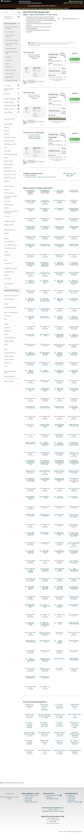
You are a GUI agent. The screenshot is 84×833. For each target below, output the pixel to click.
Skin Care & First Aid (9, 337)
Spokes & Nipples (9, 341)
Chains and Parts (8, 204)
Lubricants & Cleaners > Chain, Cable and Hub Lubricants (40, 177)
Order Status (26, 3)
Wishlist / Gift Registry (10, 99)
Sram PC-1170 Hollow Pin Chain (59, 751)
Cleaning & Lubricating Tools (11, 52)
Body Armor (7, 151)
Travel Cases (7, 363)
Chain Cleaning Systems (11, 40)
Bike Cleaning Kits (10, 31)
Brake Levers (7, 167)
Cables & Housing (9, 186)
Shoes (6, 334)
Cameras (6, 189)
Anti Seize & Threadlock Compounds (11, 27)
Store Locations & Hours (9, 89)
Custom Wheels (8, 112)
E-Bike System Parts (9, 229)
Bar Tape (6, 130)
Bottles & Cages (8, 161)
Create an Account (36, 3)
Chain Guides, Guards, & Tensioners (10, 197)
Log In (20, 3)
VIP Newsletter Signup (53, 798)
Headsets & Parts (9, 272)
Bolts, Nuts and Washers (10, 154)
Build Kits (6, 181)
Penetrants (8, 67)
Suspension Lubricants (11, 80)
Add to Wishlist (75, 62)
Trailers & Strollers (9, 356)
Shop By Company (9, 109)
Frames (6, 251)
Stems (6, 344)
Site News (49, 797)
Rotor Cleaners (9, 73)
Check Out (80, 1)
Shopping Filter (8, 16)
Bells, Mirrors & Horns (10, 137)
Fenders (6, 238)
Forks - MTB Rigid (9, 241)
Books (6, 157)
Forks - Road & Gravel (10, 248)
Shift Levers (7, 331)
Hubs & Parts (7, 278)
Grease (7, 63)
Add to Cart (75, 59)
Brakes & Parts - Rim (9, 177)
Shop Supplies (9, 77)
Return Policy (28, 800)
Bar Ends (6, 127)
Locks (5, 287)
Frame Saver (8, 60)
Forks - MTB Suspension (10, 245)
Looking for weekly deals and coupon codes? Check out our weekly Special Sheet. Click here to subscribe (42, 8)
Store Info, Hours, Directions (52, 823)
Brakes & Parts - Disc (10, 171)
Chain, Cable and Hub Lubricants (11, 44)
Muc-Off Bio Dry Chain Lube (44, 751)
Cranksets (7, 216)
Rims (5, 319)
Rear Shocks (7, 315)
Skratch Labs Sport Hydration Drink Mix (29, 733)
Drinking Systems (9, 224)
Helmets (6, 275)
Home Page (7, 85)
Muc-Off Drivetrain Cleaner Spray (60, 733)
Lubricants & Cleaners (11, 290)
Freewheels (7, 255)
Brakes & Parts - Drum (10, 174)
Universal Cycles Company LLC (52, 808)
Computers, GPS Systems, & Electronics (11, 212)
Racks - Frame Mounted (10, 312)
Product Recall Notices (31, 802)
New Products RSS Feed (53, 795)
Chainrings (7, 201)
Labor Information (9, 381)
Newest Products (9, 102)
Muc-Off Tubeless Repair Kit (29, 751)
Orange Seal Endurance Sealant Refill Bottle (75, 734)
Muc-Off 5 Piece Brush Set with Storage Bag (44, 715)
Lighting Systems (9, 283)
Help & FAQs (71, 797)
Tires (5, 349)
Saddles (6, 324)
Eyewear (6, 233)
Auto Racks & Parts (9, 119)
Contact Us (7, 93)
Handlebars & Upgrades (10, 268)
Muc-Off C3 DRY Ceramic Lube (29, 715)
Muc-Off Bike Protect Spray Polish (44, 733)
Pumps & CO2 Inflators (10, 307)
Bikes (5, 147)
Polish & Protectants (10, 70)
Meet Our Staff (29, 797)
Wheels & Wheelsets (9, 376)
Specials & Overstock (10, 105)
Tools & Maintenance (9, 352)
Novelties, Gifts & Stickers (11, 295)
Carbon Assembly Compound (10, 35)
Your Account (71, 798)
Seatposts (7, 327)
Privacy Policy (28, 798)
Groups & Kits (7, 263)
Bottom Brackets (8, 164)
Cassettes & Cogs (9, 193)
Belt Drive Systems (9, 141)
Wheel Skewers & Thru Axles (10, 372)
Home (25, 14)
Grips (5, 260)
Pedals (6, 304)
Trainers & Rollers (8, 359)
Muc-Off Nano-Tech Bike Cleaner (59, 715)
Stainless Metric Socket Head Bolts (74, 751)
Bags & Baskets (8, 124)
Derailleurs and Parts (9, 221)
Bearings (6, 134)
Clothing (6, 208)
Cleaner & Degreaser (10, 48)
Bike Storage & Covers (10, 144)
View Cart (73, 1)
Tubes (6, 366)
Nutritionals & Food (9, 299)
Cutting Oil (8, 57)
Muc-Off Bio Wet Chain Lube (75, 715)
